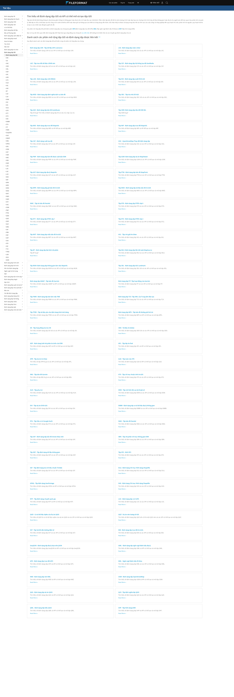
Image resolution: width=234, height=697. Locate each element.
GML (7, 141)
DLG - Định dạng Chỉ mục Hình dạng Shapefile (134, 468)
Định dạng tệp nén (10, 25)
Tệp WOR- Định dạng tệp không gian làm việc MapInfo (48, 266)
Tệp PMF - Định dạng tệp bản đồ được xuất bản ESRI (48, 157)
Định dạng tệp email (10, 38)
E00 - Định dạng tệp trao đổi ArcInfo (130, 530)
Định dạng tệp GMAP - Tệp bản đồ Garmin (44, 281)
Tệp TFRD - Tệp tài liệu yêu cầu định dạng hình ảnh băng (49, 312)
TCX (7, 249)
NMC (7, 199)
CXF (7, 97)
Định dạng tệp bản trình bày (13, 276)
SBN (7, 232)
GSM (7, 149)
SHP (7, 238)
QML (7, 227)
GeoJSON (9, 132)
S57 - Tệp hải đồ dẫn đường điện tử (42, 530)
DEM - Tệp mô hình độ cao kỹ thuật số (131, 390)
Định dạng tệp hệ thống (11, 299)
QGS (7, 218)
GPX (7, 146)
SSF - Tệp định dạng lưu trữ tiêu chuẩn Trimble (46, 468)
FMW (7, 130)
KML (7, 160)
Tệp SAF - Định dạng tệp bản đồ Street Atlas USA (47, 437)
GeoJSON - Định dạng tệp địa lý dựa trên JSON (46, 546)
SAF (7, 229)
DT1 (7, 113)
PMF (7, 210)
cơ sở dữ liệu (8, 27)
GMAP (8, 138)
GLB (7, 135)
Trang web (131, 2)
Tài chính (7, 44)
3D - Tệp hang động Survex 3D (40, 328)
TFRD (7, 252)
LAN (7, 166)
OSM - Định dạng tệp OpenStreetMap (131, 577)
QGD (7, 216)
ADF (7, 72)
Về (138, 2)
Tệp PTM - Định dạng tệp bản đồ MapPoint (133, 172)
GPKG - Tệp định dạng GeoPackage (42, 483)
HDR (7, 155)
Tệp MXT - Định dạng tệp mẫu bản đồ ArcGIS (45, 234)
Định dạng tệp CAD (10, 22)
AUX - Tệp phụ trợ (36, 390)
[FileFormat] (77, 2)
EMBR (8, 121)
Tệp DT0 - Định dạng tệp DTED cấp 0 (130, 203)
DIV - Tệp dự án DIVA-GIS (38, 406)
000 (7, 58)
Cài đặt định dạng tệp (11, 293)
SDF (7, 235)
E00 (7, 119)
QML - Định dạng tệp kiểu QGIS (41, 608)
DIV (7, 102)
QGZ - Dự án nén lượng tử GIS (128, 514)
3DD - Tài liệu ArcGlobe (126, 328)
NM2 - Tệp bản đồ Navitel (127, 421)
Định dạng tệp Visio (10, 304)
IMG (7, 157)
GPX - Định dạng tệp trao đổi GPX (41, 561)
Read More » (34, 53)
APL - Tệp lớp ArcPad (125, 343)
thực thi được (8, 41)
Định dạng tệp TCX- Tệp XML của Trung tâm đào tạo (136, 297)
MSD (7, 188)
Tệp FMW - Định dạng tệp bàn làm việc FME (45, 297)
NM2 (7, 196)
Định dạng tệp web (10, 307)
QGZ (7, 221)
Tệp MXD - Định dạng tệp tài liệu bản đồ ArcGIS (134, 188)
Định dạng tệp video (10, 301)
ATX (7, 80)
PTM (7, 213)
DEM (7, 99)
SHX (7, 240)
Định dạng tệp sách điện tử (12, 36)
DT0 (7, 110)
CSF (7, 94)
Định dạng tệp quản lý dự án (13, 285)
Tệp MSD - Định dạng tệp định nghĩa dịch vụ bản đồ (48, 95)
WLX (7, 257)
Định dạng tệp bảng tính (11, 296)
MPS (7, 185)
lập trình (7, 282)
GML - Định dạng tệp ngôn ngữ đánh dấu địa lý (134, 546)
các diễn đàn (86, 33)
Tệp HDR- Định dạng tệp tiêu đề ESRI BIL (132, 110)
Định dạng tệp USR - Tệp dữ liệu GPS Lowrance (46, 48)
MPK (7, 182)
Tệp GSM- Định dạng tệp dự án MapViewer (133, 157)
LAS (7, 168)
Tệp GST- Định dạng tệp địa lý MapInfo (43, 172)
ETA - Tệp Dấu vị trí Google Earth (41, 421)
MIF (7, 180)
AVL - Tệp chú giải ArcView (127, 234)
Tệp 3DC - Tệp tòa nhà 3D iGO (128, 95)
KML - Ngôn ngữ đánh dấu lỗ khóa (130, 561)
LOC (7, 174)
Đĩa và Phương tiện (10, 33)
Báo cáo (6, 290)
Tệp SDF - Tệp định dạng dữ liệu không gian (45, 452)
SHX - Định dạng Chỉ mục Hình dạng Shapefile (134, 483)
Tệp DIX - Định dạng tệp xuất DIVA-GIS (131, 79)
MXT (7, 193)
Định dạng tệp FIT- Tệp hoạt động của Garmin (134, 281)
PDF (5, 274)
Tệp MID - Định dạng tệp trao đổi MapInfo (44, 126)
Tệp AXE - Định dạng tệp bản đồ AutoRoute (45, 110)
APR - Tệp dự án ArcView (38, 359)
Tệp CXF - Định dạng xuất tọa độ (41, 141)
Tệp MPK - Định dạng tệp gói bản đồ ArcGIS (45, 188)
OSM (7, 207)
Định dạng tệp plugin (10, 279)
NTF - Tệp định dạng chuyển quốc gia (43, 499)
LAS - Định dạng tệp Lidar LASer (129, 48)
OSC (7, 204)
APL (7, 74)
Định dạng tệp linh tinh (11, 265)
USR (7, 254)
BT (7, 91)
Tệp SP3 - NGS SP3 (124, 452)
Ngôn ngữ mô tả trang (11, 271)
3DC (7, 63)
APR (7, 77)
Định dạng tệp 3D (9, 16)
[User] (162, 2)
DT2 (7, 116)
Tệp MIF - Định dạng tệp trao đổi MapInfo (132, 126)
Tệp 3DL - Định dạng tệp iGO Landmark (132, 266)
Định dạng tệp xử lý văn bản (13, 310)
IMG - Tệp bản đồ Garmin (39, 374)
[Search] (167, 2)
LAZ (7, 171)
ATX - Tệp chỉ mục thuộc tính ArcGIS (130, 374)
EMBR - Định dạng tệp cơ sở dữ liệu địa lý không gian (136, 406)
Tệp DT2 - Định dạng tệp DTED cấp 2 (130, 219)
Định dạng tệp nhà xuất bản (13, 288)
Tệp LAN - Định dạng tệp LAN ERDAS (42, 79)
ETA (7, 124)
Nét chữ (6, 47)
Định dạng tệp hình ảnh (11, 263)
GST (7, 152)
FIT (7, 127)
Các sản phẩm (113, 2)
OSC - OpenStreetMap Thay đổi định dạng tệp (134, 141)
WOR (7, 260)
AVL (7, 85)
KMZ (7, 163)
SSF (7, 246)
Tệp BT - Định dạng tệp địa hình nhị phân (44, 250)
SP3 (7, 243)
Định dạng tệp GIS (10, 52)
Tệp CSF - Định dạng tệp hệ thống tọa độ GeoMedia (136, 63)
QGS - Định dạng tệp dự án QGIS (41, 592)
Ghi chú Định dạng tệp (11, 268)
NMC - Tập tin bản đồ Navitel (40, 203)
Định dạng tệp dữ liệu (11, 30)
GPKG (8, 144)
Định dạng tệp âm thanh (11, 19)
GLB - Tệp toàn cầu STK (126, 359)
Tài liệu (7, 8)
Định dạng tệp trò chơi (11, 49)
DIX (7, 105)
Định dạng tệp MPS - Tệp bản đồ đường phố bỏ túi (135, 312)
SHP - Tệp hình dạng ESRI (127, 608)
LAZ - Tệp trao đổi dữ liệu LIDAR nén (42, 63)
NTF (7, 202)
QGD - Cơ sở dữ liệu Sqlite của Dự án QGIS (44, 514)
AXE (7, 88)
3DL (7, 69)
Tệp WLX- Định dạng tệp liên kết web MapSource (135, 250)
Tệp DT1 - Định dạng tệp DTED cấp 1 (42, 219)
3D (7, 61)
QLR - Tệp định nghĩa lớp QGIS (128, 592)
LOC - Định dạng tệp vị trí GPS (128, 499)
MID (7, 177)
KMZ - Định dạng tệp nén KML (40, 577)
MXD (7, 191)
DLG (7, 108)
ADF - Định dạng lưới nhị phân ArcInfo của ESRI (46, 343)
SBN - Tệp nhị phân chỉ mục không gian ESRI (133, 437)
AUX (7, 83)
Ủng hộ (123, 2)
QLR (7, 224)
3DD (7, 66)
